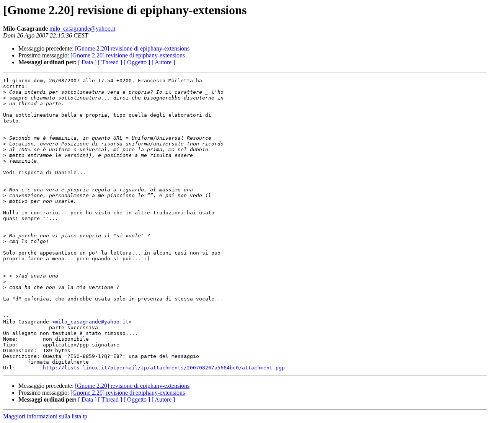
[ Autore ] (163, 62)
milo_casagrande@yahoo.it (82, 28)
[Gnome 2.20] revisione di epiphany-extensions (132, 48)
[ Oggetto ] (137, 62)
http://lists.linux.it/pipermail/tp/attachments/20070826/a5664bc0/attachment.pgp (164, 368)
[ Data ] (87, 62)
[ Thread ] (110, 62)
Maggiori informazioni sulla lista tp (45, 416)
